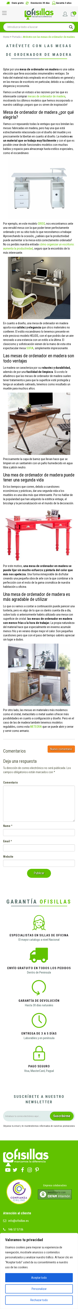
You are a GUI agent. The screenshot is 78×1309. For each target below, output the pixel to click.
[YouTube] (7, 1169)
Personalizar (39, 1289)
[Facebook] (22, 1169)
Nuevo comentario (61, 749)
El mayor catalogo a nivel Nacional (39, 940)
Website (8, 856)
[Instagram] (29, 1169)
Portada (16, 36)
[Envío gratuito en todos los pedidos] (38, 956)
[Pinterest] (37, 1169)
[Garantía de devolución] (38, 989)
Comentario (10, 782)
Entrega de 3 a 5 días (39, 1033)
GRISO (41, 223)
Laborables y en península (39, 1038)
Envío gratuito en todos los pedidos (39, 968)
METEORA (36, 726)
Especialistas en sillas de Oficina (39, 935)
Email (6, 841)
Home (6, 36)
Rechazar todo (39, 1300)
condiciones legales (65, 1133)
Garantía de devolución (39, 1001)
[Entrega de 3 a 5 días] (39, 1022)
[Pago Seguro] (39, 1054)
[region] (39, 1271)
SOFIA (29, 348)
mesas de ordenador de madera (46, 96)
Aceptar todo (39, 1277)
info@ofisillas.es (18, 1221)
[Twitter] (15, 1169)
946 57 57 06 (15, 1229)
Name (6, 826)
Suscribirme (61, 1116)
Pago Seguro (39, 1066)
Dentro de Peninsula (39, 972)
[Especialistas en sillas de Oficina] (39, 923)
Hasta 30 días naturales (39, 1005)
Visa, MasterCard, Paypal (39, 1071)
